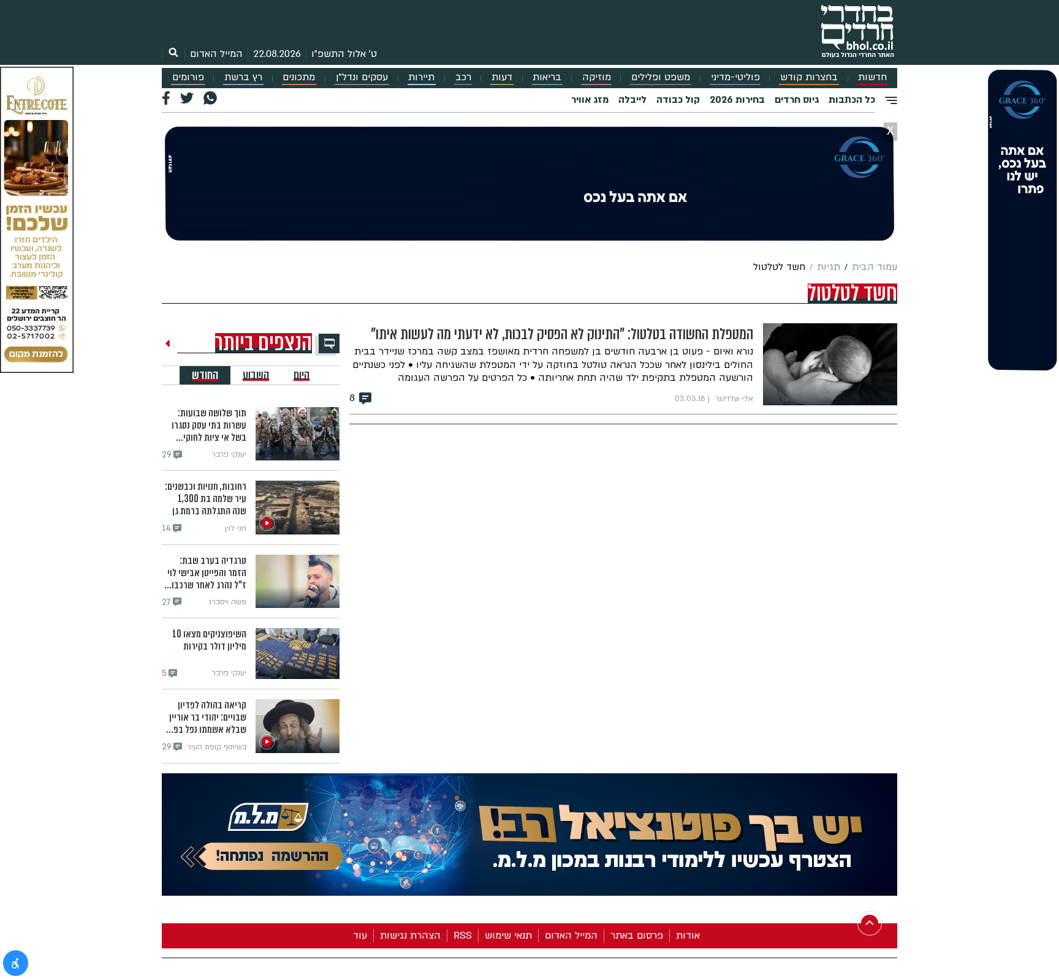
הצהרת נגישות (410, 935)
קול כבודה (678, 100)
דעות (502, 77)
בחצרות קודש (809, 77)
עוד (360, 935)
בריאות (547, 77)
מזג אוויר (590, 100)
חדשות (872, 77)
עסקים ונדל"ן (362, 77)
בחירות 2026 (737, 100)
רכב (463, 77)
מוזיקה (596, 77)
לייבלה (632, 100)
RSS (463, 935)
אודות (688, 935)
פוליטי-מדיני (735, 77)
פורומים (188, 77)
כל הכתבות (852, 100)
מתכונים (299, 77)
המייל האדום (216, 54)
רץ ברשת (243, 77)
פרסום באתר (636, 935)
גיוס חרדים (797, 100)
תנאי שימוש (508, 935)
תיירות (421, 77)
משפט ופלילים (660, 77)
